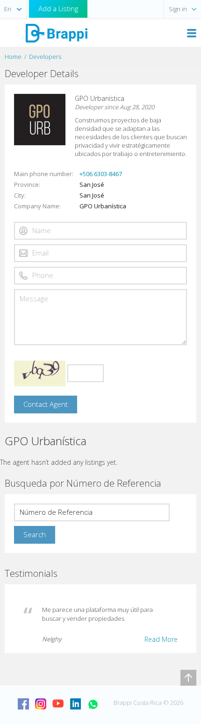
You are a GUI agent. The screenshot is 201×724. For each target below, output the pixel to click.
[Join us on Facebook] (23, 704)
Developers (45, 56)
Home (13, 56)
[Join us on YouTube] (58, 704)
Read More (161, 639)
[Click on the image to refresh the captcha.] (39, 373)
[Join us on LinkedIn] (75, 704)
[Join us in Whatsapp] (92, 704)
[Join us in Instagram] (40, 704)
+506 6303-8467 (100, 174)
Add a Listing (58, 8)
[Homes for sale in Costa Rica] (56, 32)
